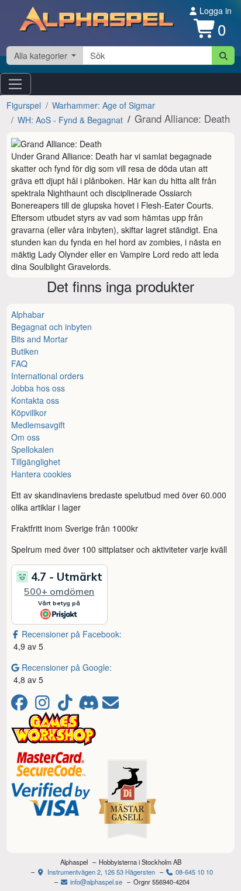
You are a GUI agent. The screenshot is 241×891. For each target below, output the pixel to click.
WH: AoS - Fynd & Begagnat (70, 120)
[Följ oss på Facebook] (21, 705)
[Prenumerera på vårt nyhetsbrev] (110, 705)
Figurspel (23, 105)
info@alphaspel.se (95, 881)
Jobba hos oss (38, 388)
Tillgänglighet (35, 461)
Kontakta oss (35, 400)
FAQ (19, 363)
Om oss (25, 437)
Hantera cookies (41, 474)
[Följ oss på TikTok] (67, 705)
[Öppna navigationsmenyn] (15, 84)
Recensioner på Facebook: (72, 634)
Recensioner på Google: (67, 667)
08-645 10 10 (193, 871)
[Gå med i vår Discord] (90, 705)
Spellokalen (32, 449)
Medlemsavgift (38, 425)
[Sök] (223, 55)
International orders (47, 376)
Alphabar (27, 314)
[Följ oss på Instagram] (44, 705)
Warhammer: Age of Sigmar (103, 105)
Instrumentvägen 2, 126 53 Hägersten (100, 871)
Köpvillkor (29, 412)
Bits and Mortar (39, 339)
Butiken (25, 351)
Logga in (214, 10)
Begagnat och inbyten (51, 326)
